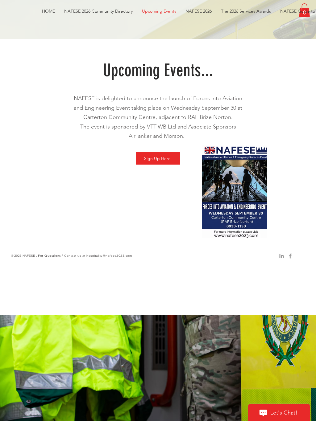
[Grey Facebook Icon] (290, 256)
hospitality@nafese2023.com (109, 255)
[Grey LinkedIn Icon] (281, 256)
